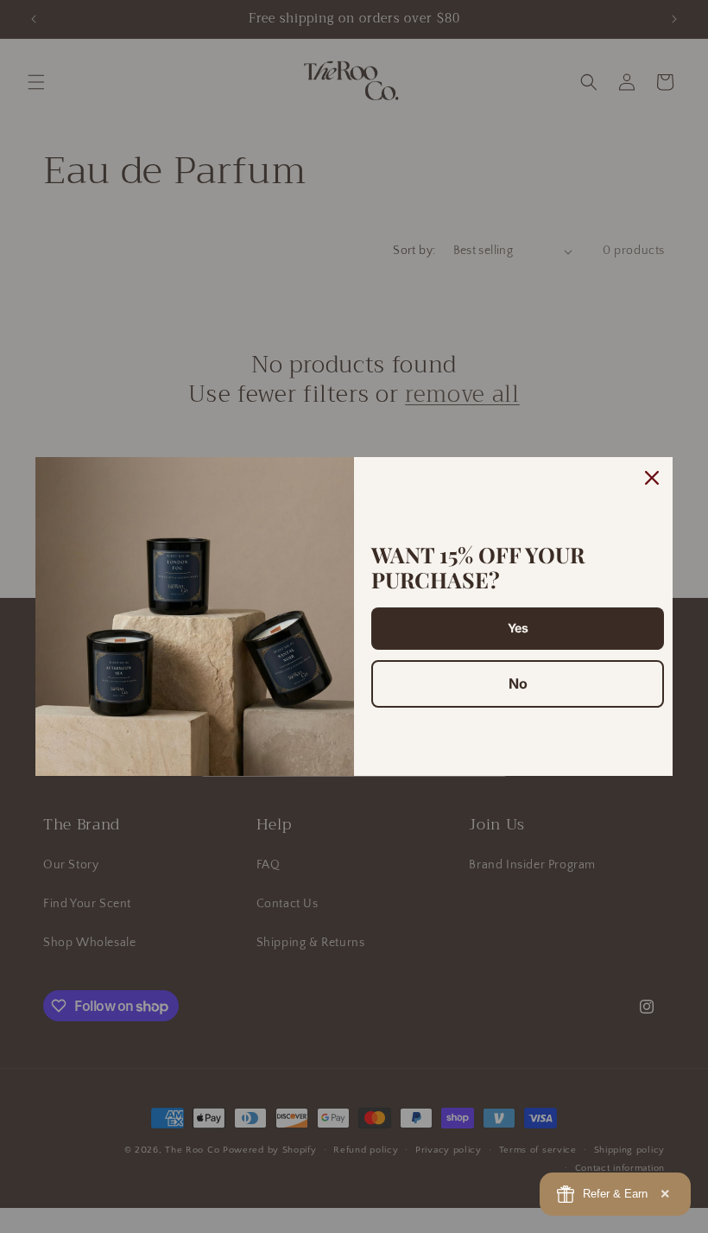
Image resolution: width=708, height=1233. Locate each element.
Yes (518, 627)
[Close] (652, 478)
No (518, 683)
